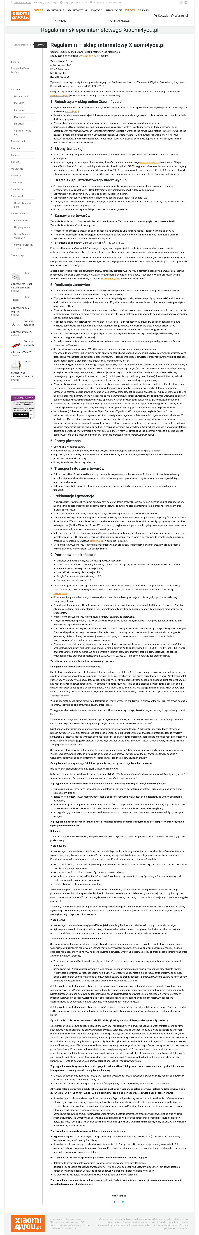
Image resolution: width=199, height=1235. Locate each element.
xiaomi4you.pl (72, 111)
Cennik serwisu (21, 220)
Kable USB (19, 103)
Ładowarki (19, 110)
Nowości (15, 162)
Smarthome (17, 189)
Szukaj (40, 44)
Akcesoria (16, 89)
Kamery (15, 155)
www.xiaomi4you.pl (88, 55)
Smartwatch (17, 196)
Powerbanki (20, 117)
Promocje (16, 175)
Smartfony (16, 182)
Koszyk (163, 15)
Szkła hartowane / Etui (23, 132)
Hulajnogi (15, 148)
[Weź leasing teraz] (23, 418)
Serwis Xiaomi (18, 213)
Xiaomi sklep (17, 255)
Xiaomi (137, 45)
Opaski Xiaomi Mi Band (22, 205)
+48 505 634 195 (22, 2)
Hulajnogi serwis (22, 227)
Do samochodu (21, 96)
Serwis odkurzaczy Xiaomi (23, 247)
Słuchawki (19, 124)
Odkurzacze (17, 169)
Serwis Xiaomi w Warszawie (22, 236)
